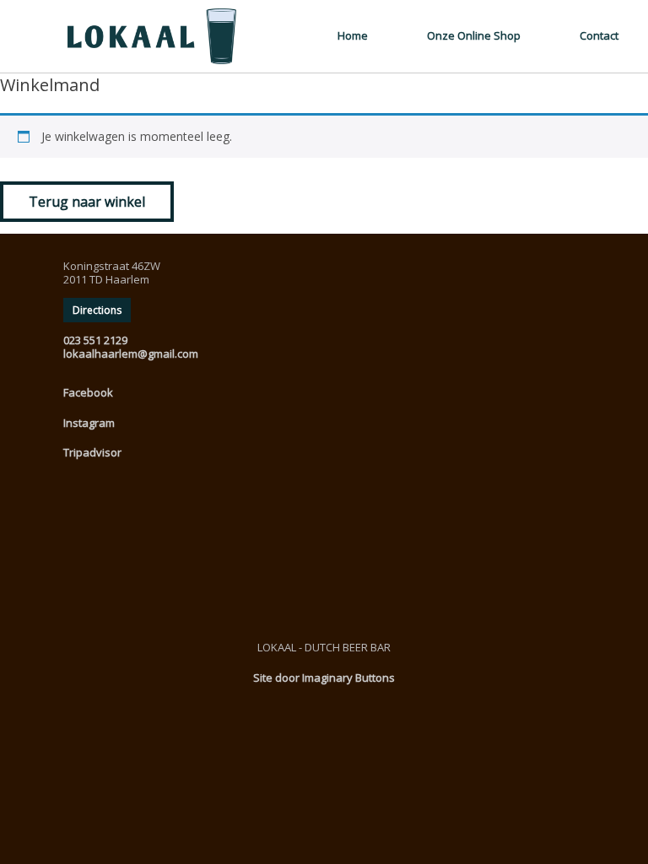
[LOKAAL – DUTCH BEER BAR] (126, 36)
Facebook (88, 392)
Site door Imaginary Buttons (324, 677)
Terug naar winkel (87, 201)
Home (353, 35)
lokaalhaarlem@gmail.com (130, 353)
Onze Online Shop (474, 35)
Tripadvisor (92, 452)
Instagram (89, 422)
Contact (599, 35)
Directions (97, 310)
